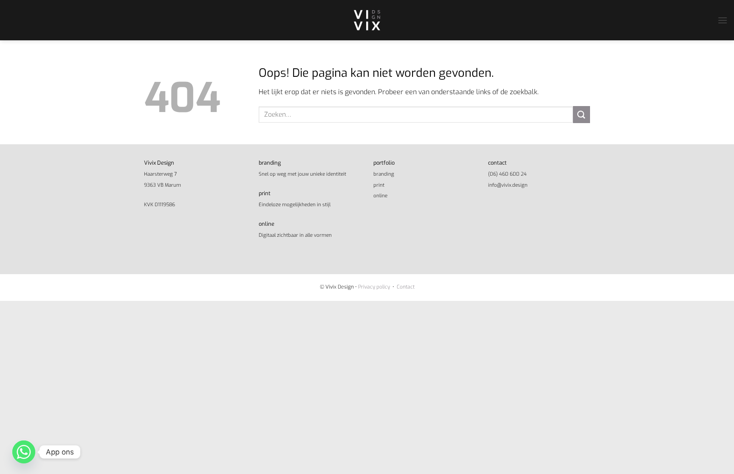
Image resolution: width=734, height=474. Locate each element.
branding (383, 174)
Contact (406, 286)
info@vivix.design (508, 185)
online (380, 195)
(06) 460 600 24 (507, 174)
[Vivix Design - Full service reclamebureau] (367, 20)
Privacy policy (374, 286)
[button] (722, 20)
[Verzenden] (581, 114)
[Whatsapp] (23, 451)
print (378, 185)
